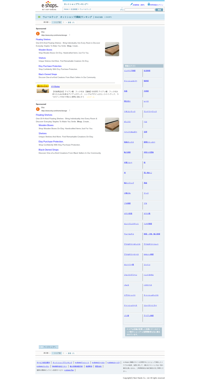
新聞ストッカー (149, 142)
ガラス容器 (128, 213)
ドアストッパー (130, 295)
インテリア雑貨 (130, 71)
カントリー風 (129, 265)
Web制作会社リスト (59, 366)
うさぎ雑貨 (148, 224)
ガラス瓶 (147, 213)
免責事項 (89, 366)
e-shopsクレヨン (43, 366)
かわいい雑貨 (149, 254)
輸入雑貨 (127, 152)
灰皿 (125, 91)
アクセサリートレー (151, 244)
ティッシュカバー (130, 81)
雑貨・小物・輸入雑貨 (152, 234)
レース (146, 101)
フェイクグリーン (130, 275)
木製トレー (128, 162)
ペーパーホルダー (130, 132)
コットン (147, 265)
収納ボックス (129, 142)
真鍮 (145, 183)
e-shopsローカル (98, 362)
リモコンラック (130, 111)
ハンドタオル (149, 275)
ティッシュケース (130, 305)
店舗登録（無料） (139, 5)
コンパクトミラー (150, 305)
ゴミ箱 (126, 316)
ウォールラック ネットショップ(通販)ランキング (67, 17)
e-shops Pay (69, 370)
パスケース (148, 285)
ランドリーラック (150, 111)
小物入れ (127, 193)
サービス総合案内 (43, 362)
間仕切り (127, 101)
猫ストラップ (129, 183)
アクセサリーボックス (132, 244)
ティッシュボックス (151, 295)
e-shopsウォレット (82, 362)
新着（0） (71, 22)
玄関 (145, 132)
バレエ (126, 285)
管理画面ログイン (156, 5)
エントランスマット (131, 224)
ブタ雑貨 (127, 203)
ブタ (145, 203)
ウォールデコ (129, 234)
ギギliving (55, 86)
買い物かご (148, 173)
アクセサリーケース (131, 254)
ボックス (127, 122)
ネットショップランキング (62, 362)
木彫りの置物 (149, 152)
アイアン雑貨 (149, 316)
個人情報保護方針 (76, 366)
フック (146, 193)
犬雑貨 (146, 91)
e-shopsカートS (113, 362)
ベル (145, 122)
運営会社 (98, 366)
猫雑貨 (146, 81)
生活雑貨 (147, 71)
